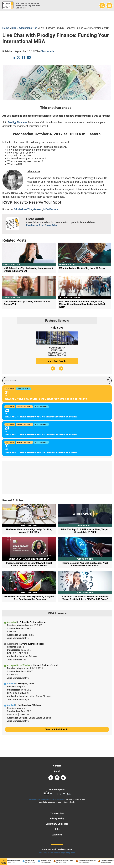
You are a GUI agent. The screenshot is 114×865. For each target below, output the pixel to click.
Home (5, 27)
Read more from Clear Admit (42, 225)
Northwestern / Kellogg (8, 860)
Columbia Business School (60, 860)
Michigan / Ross (41, 860)
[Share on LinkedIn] (13, 57)
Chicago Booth (25, 860)
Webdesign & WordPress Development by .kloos (57, 853)
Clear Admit (47, 51)
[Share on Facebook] (23, 57)
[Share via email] (29, 57)
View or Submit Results (57, 729)
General (37, 209)
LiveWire (3, 862)
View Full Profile (57, 361)
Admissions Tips (28, 27)
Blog (13, 27)
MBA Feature (50, 209)
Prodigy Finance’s (17, 122)
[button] (53, 368)
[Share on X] (18, 57)
